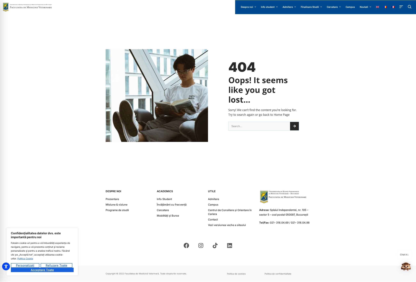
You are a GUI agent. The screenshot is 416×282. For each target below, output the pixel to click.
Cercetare (332, 7)
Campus (350, 7)
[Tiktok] (215, 245)
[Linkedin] (229, 245)
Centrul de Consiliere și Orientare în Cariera (230, 212)
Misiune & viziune (116, 204)
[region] (42, 252)
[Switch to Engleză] (377, 7)
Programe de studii (117, 210)
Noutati (364, 7)
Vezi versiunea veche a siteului (227, 225)
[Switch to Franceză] (393, 7)
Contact (213, 219)
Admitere (288, 7)
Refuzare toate (56, 265)
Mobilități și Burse (168, 215)
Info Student (164, 199)
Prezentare (112, 199)
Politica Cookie (25, 258)
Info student (268, 7)
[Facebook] (186, 245)
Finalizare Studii (310, 7)
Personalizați (25, 265)
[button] (406, 267)
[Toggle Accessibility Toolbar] (6, 266)
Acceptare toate (42, 270)
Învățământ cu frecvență (172, 204)
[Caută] (294, 126)
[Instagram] (201, 245)
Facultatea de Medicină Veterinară (142, 273)
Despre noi (247, 7)
